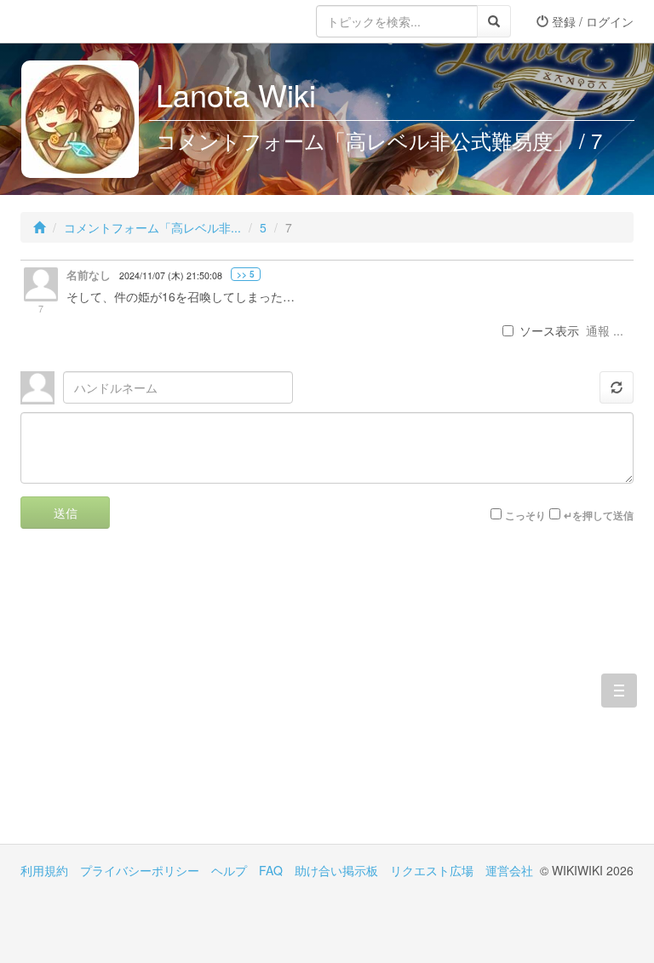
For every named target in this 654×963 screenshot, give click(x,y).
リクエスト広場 (431, 870)
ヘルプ (229, 870)
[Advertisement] (173, 699)
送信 (65, 512)
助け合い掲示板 (336, 870)
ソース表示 (549, 330)
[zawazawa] (88, 21)
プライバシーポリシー (139, 870)
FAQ (271, 870)
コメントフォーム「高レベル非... (152, 227)
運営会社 (509, 870)
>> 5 (246, 274)
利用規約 (44, 870)
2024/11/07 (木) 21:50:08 (170, 275)
